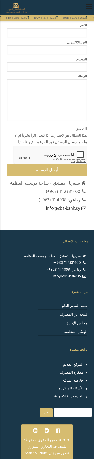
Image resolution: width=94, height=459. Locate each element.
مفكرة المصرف (71, 373)
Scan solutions (36, 453)
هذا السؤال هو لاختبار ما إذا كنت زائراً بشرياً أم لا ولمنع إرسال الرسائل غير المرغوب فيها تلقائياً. (51, 135)
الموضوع (81, 59)
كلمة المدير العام (74, 306)
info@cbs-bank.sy (63, 208)
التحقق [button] (81, 129)
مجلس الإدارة (77, 323)
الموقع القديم (73, 365)
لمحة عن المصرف (73, 315)
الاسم (83, 25)
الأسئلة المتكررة (71, 388)
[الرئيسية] (16, 7)
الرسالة (82, 76)
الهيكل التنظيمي (75, 332)
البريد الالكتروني (77, 42)
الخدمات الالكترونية (68, 396)
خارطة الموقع (73, 380)
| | (46, 17)
